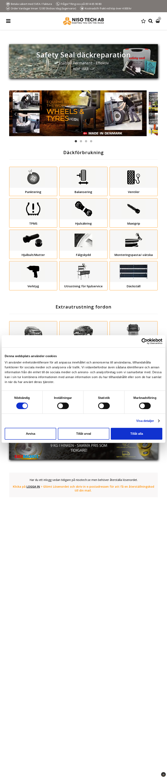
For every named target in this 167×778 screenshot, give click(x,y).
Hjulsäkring (83, 223)
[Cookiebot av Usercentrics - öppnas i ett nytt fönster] (144, 341)
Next (151, 114)
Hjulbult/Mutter (33, 255)
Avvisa (30, 433)
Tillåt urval (83, 433)
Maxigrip (133, 223)
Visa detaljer (145, 420)
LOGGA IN (33, 486)
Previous (15, 114)
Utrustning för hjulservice (83, 286)
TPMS (33, 223)
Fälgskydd (83, 255)
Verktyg (33, 286)
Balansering (83, 192)
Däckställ (134, 286)
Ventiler (134, 192)
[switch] (63, 406)
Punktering (33, 192)
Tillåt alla (136, 433)
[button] (143, 21)
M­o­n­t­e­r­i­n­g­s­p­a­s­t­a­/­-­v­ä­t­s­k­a (133, 255)
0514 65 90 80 (93, 4)
